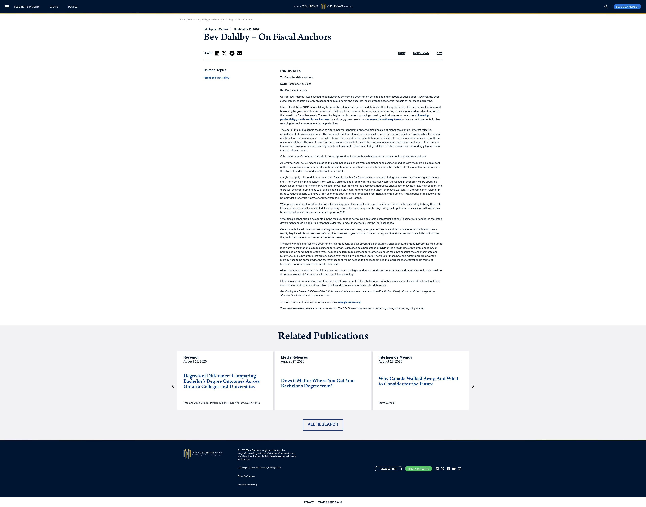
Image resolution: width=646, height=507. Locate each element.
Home (183, 20)
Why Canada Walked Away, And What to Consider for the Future (418, 381)
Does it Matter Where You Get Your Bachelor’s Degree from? (318, 383)
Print (401, 53)
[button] (217, 53)
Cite (439, 53)
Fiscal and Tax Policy (216, 77)
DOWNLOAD (421, 53)
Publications (194, 20)
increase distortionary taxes (383, 119)
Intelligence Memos (211, 20)
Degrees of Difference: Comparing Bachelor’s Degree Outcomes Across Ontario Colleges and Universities (221, 382)
